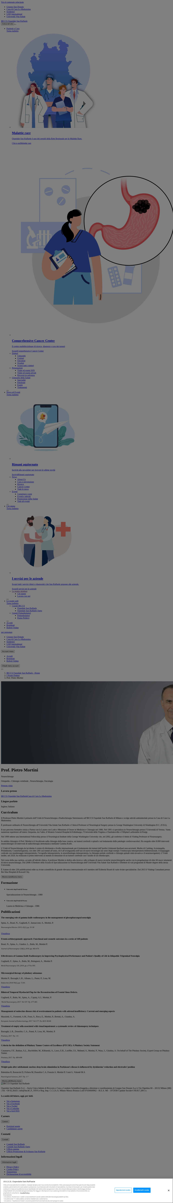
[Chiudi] (169, 1190)
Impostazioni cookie (123, 1190)
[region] (86, 1190)
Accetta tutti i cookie (142, 1190)
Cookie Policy (25, 1193)
